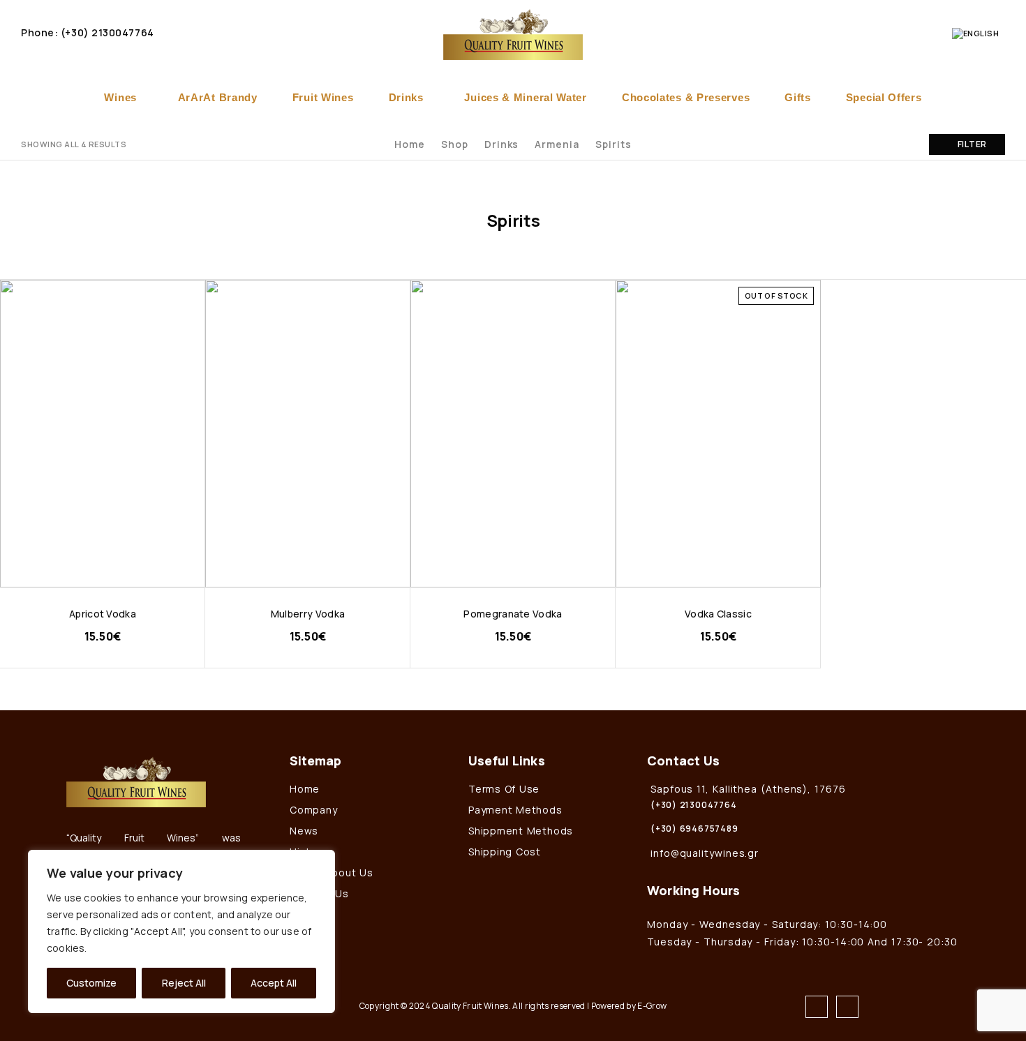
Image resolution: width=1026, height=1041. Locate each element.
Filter (972, 144)
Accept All (274, 982)
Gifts (798, 97)
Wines (120, 97)
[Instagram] (847, 1006)
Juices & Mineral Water (525, 97)
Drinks (406, 97)
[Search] (884, 33)
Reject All (184, 982)
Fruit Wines (323, 97)
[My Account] (861, 33)
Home (409, 144)
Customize (91, 982)
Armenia (557, 144)
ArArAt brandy (218, 97)
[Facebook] (816, 1006)
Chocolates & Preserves (686, 97)
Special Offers (884, 97)
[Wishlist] (908, 32)
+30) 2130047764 (109, 32)
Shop (454, 144)
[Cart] (933, 32)
